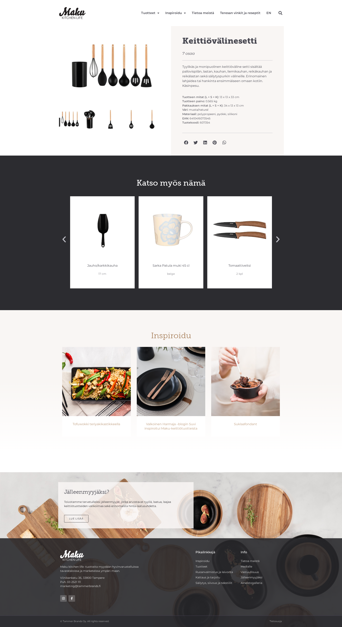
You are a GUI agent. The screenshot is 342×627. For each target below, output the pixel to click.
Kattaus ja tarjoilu (208, 577)
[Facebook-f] (71, 598)
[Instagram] (63, 598)
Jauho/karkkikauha (102, 265)
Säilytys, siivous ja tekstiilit (214, 583)
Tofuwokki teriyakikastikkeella (96, 424)
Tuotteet (148, 13)
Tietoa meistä (203, 13)
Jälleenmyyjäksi (251, 577)
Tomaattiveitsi (239, 265)
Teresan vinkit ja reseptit (240, 13)
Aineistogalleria (251, 583)
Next (170, 68)
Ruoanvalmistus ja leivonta (214, 572)
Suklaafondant (245, 424)
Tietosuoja (276, 621)
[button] (280, 13)
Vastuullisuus (250, 572)
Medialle (246, 566)
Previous (53, 68)
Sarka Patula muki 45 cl (171, 265)
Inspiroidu (173, 13)
